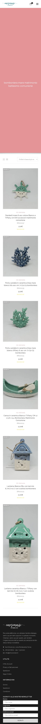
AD (17, 212)
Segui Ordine (7, 674)
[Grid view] (4, 159)
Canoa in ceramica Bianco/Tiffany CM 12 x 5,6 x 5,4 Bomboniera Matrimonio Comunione (21, 418)
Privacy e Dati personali (10, 667)
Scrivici (5, 685)
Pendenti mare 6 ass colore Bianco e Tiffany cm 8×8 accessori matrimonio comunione (20, 217)
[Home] (9, 3)
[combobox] (27, 159)
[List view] (7, 159)
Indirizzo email (8, 712)
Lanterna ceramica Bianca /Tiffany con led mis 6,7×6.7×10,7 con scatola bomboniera (20, 591)
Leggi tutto (20, 226)
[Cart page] (31, 4)
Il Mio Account (7, 664)
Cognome (6, 705)
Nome (5, 699)
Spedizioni (6, 670)
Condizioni (6, 691)
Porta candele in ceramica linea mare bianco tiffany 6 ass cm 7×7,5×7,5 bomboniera (20, 350)
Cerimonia (22, 212)
